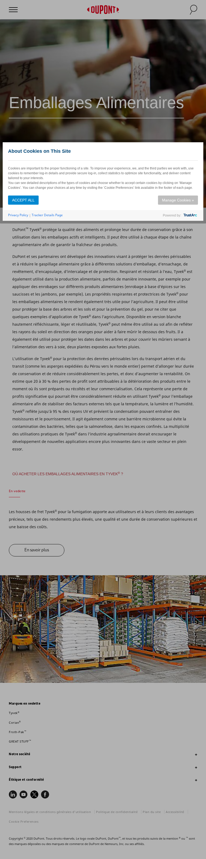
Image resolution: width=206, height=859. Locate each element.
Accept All (23, 200)
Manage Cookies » (178, 200)
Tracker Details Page (47, 215)
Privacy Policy (18, 215)
